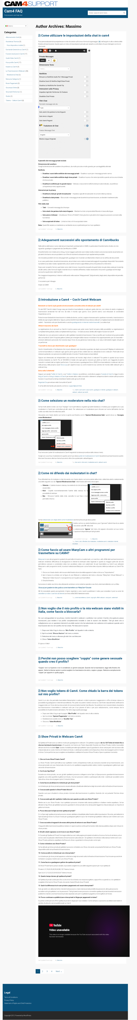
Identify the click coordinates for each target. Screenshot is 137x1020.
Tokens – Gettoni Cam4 (14, 100)
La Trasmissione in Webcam (15, 71)
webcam (74, 392)
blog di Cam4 (42, 376)
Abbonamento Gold (12, 37)
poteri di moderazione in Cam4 (89, 456)
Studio (8, 96)
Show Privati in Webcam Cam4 (62, 736)
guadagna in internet (99, 390)
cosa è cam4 (89, 390)
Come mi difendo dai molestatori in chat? (69, 473)
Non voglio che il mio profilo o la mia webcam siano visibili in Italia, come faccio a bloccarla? (81, 610)
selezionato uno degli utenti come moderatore (58, 520)
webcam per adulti (83, 392)
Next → (59, 971)
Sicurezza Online (11, 87)
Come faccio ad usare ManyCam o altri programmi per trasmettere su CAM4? (76, 551)
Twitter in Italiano (72, 374)
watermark (115, 597)
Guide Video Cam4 (12, 58)
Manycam (41, 559)
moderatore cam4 (93, 462)
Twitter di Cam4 (56, 374)
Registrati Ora (42, 382)
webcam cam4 (102, 462)
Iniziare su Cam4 (11, 67)
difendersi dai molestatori (89, 541)
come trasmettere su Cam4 (82, 597)
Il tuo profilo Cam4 (12, 62)
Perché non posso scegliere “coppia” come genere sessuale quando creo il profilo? (80, 660)
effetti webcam (101, 597)
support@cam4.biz (75, 386)
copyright (93, 597)
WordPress (27, 1015)
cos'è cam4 (82, 390)
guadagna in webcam (112, 390)
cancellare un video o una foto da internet (51, 593)
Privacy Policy (9, 1000)
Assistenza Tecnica (12, 41)
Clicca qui (63, 365)
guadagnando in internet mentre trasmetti (86, 322)
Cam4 (77, 390)
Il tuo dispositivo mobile (15, 45)
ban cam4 (78, 462)
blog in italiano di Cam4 (58, 376)
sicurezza (75, 544)
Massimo (60, 229)
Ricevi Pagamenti (11, 83)
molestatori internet (112, 541)
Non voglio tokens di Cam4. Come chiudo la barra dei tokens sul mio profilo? (80, 692)
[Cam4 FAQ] (31, 3)
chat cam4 (84, 462)
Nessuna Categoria (12, 79)
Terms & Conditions (11, 997)
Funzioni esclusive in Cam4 (15, 54)
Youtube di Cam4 (107, 374)
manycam (108, 597)
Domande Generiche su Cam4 (16, 49)
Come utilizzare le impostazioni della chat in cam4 (75, 35)
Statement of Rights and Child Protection (17, 1003)
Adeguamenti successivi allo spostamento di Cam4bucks (80, 240)
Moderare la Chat (12, 75)
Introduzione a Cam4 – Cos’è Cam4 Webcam (71, 299)
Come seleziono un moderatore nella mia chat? (73, 400)
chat (80, 541)
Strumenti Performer (13, 92)
